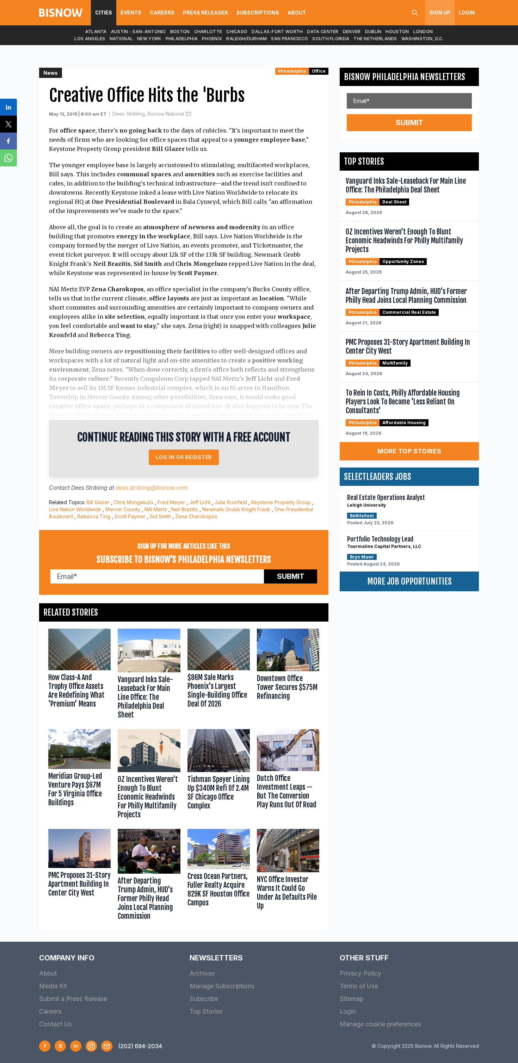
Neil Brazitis (184, 509)
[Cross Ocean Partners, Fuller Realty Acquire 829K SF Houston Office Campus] (218, 876)
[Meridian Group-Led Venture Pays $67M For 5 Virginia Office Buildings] (79, 775)
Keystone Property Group (281, 502)
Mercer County (122, 509)
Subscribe (204, 998)
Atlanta (96, 31)
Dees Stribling (89, 487)
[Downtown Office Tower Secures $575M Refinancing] (288, 675)
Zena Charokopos (196, 516)
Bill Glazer (98, 502)
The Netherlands (375, 38)
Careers (162, 13)
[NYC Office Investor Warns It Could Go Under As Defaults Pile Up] (288, 876)
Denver (352, 31)
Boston (180, 31)
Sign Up (440, 13)
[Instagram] (91, 1046)
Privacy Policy (360, 973)
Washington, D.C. (422, 38)
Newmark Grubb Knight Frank (236, 509)
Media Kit (53, 986)
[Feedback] (106, 1046)
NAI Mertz (155, 509)
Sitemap (351, 998)
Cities (103, 13)
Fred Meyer (171, 502)
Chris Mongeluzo (133, 502)
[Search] (414, 12)
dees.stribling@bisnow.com (151, 487)
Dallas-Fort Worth (277, 31)
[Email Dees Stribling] (188, 114)
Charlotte (208, 31)
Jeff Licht (199, 502)
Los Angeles (89, 38)
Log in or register (184, 457)
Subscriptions (257, 13)
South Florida (330, 38)
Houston (397, 31)
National (121, 38)
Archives (202, 973)
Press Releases (205, 13)
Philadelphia (182, 38)
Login (467, 13)
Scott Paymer (130, 516)
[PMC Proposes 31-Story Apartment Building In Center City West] (79, 876)
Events (131, 13)
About (297, 13)
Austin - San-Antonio (138, 31)
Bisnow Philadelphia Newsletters (404, 77)
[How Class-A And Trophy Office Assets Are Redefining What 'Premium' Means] (79, 675)
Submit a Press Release (73, 998)
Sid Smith (160, 516)
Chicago (236, 31)
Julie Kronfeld (231, 502)
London (423, 31)
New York (149, 38)
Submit (290, 576)
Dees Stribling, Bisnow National (148, 114)
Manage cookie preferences (380, 1024)
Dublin (373, 31)
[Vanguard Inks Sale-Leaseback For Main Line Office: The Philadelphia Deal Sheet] (149, 675)
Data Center (322, 31)
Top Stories (206, 1011)
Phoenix (212, 38)
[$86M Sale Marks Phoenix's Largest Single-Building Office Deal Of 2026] (218, 675)
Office (319, 71)
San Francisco (289, 38)
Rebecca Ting (93, 516)
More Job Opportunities (409, 581)
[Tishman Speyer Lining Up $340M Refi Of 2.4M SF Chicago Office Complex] (218, 775)
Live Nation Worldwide (75, 509)
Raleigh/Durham (246, 38)
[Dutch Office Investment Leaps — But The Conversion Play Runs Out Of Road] (288, 775)
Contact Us (55, 1024)
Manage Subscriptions (222, 986)
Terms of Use (359, 986)
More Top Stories (409, 451)
